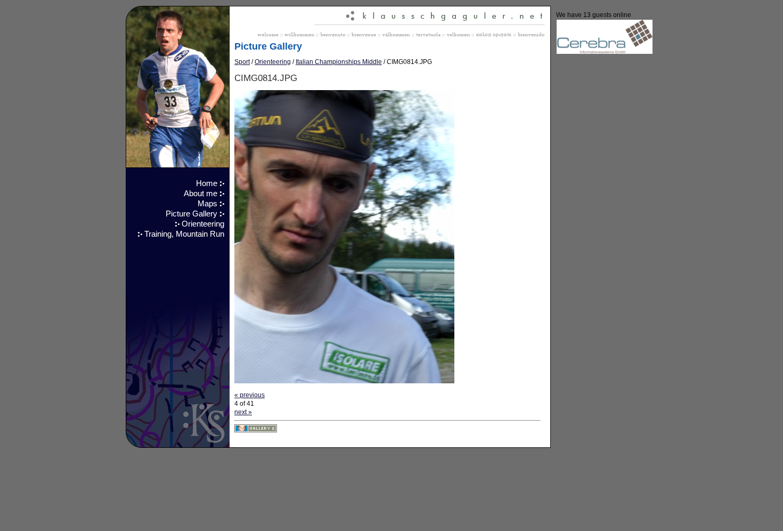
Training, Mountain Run (184, 234)
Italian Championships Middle (339, 62)
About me (200, 193)
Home (206, 183)
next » (243, 412)
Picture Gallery (191, 214)
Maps (207, 203)
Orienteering (203, 224)
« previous (249, 395)
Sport (242, 62)
